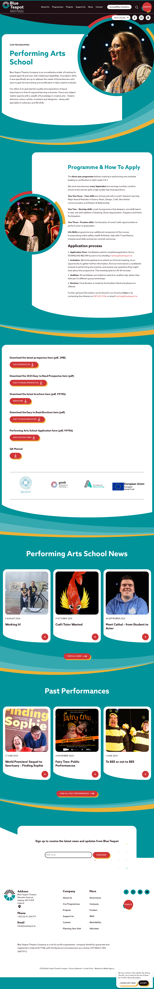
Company (94, 904)
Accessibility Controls (118, 7)
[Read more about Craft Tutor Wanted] (95, 636)
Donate (147, 7)
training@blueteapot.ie (121, 255)
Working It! (13, 624)
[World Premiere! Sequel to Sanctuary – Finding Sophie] (26, 730)
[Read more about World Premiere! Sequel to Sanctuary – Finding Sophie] (44, 774)
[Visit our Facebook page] (134, 17)
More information (134, 978)
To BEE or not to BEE (120, 762)
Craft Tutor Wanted (69, 624)
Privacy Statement (75, 968)
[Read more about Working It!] (44, 636)
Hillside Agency (108, 968)
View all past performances (74, 793)
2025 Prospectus (21, 365)
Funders (93, 910)
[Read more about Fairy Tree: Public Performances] (95, 774)
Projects (69, 7)
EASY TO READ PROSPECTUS (26, 383)
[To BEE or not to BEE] (127, 730)
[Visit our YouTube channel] (147, 892)
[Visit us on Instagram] (141, 17)
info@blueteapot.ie (26, 926)
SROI (92, 916)
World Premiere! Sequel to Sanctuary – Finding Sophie (24, 763)
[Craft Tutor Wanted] (77, 593)
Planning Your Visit (72, 928)
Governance (95, 897)
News (90, 7)
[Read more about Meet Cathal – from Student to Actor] (145, 636)
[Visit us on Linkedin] (148, 17)
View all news (74, 656)
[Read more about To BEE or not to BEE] (145, 774)
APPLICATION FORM (22, 437)
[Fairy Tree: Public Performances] (77, 730)
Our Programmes (71, 904)
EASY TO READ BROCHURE (25, 419)
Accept (143, 983)
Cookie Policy (88, 968)
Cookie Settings (128, 983)
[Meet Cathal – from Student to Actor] (127, 593)
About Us (45, 7)
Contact (99, 7)
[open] (136, 7)
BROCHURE (18, 401)
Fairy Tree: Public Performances (67, 763)
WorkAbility (95, 922)
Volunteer (94, 928)
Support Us (81, 7)
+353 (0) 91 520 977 (26, 916)
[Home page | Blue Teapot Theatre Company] (13, 7)
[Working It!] (26, 593)
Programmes (57, 7)
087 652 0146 (100, 296)
